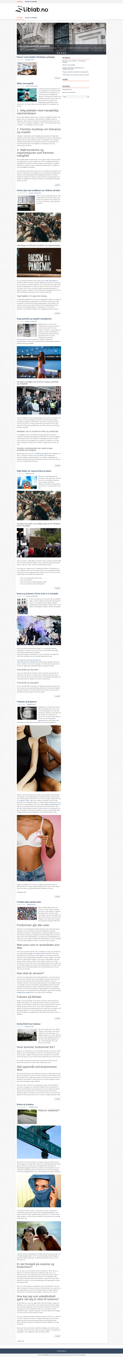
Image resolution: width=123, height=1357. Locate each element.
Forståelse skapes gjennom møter (29, 901)
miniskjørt (31, 420)
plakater (27, 117)
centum (26, 1258)
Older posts (20, 1341)
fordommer (51, 1037)
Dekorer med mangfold (25, 83)
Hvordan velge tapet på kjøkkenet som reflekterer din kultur (38, 190)
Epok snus (30, 568)
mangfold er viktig (24, 800)
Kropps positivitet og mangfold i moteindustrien (34, 318)
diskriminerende (21, 339)
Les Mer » (56, 49)
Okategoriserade (29, 59)
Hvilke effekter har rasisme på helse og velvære (34, 470)
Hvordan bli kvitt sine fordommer (29, 1023)
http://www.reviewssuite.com (66, 1355)
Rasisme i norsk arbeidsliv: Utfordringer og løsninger (36, 57)
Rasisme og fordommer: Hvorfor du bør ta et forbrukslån (36, 46)
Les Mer (57, 78)
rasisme (39, 561)
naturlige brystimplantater (51, 804)
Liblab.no (63, 1351)
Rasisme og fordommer (31, 1)
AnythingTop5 (82, 1355)
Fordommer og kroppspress (27, 701)
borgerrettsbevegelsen (49, 1212)
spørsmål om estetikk (47, 299)
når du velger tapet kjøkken (49, 280)
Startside (19, 1)
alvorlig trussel (51, 476)
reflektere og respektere (42, 453)
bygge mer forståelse (35, 953)
